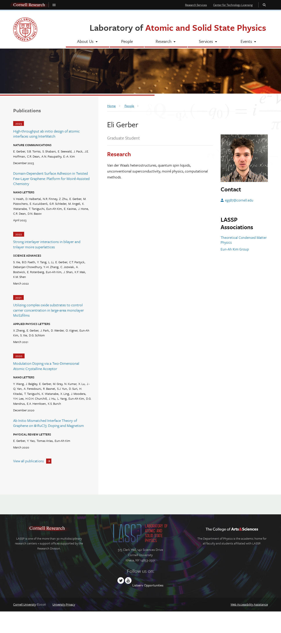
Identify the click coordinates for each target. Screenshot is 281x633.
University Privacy (63, 604)
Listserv (137, 585)
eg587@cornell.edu (239, 200)
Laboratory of (178, 27)
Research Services (196, 5)
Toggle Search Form (264, 4)
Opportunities (153, 585)
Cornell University (24, 604)
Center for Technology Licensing (233, 5)
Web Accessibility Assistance (249, 604)
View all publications (28, 461)
